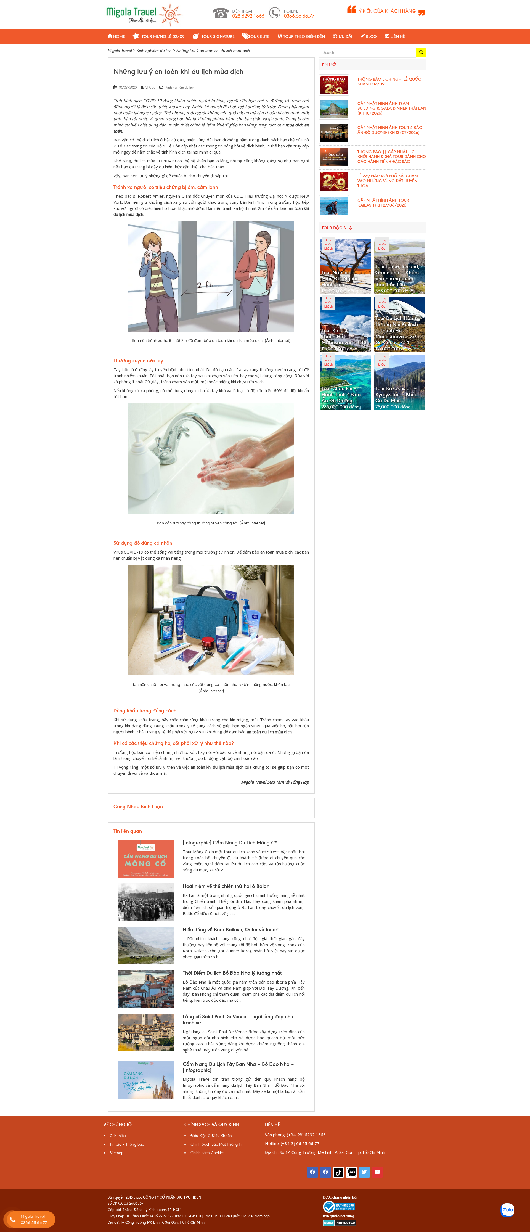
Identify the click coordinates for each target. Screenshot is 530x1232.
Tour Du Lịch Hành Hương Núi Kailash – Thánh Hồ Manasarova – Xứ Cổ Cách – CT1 (396, 330)
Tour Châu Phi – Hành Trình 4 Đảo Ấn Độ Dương (341, 394)
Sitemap (116, 1153)
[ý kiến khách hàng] (386, 9)
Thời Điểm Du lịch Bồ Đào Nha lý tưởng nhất (232, 973)
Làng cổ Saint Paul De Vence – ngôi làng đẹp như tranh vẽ (238, 1019)
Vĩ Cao (150, 87)
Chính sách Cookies (207, 1153)
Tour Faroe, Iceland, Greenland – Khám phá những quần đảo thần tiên (397, 275)
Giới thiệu (118, 1135)
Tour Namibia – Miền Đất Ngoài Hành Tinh (339, 278)
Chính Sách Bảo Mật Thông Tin (217, 1144)
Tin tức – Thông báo (127, 1144)
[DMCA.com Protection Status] (339, 1222)
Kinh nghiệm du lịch (180, 87)
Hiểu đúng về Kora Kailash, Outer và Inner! (231, 929)
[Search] (421, 52)
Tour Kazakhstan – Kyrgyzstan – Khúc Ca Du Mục (396, 394)
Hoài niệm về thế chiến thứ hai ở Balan (226, 886)
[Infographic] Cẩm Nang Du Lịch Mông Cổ (230, 842)
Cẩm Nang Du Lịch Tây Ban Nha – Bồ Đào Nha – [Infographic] (238, 1067)
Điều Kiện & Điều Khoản (211, 1135)
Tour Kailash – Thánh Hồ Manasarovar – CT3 (344, 336)
